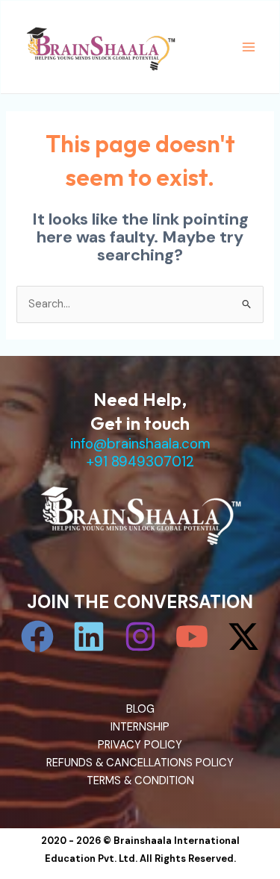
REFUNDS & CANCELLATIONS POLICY (140, 763)
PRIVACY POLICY (140, 745)
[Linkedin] (88, 636)
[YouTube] (191, 636)
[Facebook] (37, 636)
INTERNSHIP (140, 727)
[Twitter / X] (243, 636)
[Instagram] (140, 636)
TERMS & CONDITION (140, 781)
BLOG (140, 709)
